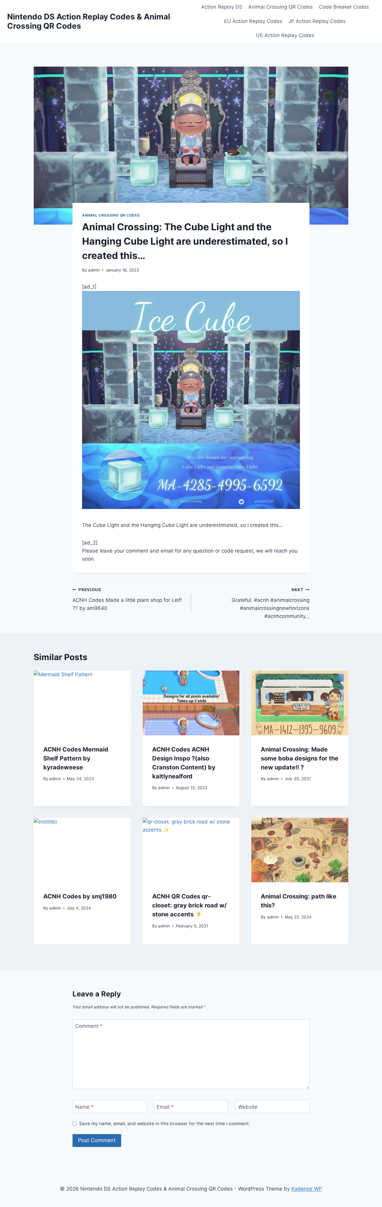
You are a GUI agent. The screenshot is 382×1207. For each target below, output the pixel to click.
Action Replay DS (221, 7)
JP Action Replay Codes (317, 21)
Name (84, 1107)
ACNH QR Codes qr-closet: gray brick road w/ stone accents (189, 905)
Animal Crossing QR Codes (280, 7)
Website (248, 1107)
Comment (89, 1026)
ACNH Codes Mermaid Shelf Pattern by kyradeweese (75, 758)
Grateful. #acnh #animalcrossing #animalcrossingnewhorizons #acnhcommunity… (270, 603)
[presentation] (82, 703)
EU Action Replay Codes (253, 21)
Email (165, 1107)
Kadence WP (306, 1189)
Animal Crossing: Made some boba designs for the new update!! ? (299, 758)
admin (94, 270)
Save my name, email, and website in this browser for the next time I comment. (164, 1123)
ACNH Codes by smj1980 (80, 896)
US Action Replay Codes (285, 35)
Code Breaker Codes (344, 7)
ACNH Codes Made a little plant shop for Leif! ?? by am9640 (127, 599)
